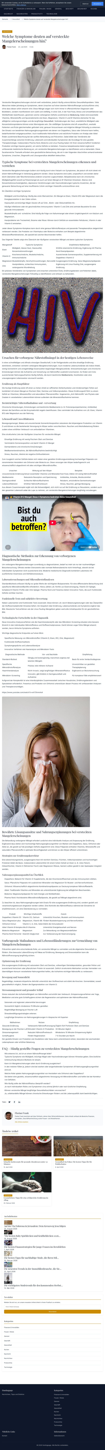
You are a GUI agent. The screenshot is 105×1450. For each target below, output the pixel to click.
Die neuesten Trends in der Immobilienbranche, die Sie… (32, 1268)
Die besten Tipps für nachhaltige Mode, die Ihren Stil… (31, 1257)
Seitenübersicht (59, 1436)
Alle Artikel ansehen (21, 1122)
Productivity (37, 14)
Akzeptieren (97, 4)
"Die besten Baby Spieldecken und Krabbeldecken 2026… (32, 1235)
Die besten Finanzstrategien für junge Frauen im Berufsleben (35, 1246)
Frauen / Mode (45, 9)
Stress (21, 423)
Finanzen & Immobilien (26, 9)
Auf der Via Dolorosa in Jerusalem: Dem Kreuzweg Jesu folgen (35, 1226)
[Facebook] (14, 1102)
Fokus (40, 952)
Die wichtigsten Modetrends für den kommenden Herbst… (33, 1285)
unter (25, 490)
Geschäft (70, 9)
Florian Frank (11, 47)
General (58, 9)
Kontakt (4, 1436)
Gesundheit (82, 9)
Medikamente (67, 375)
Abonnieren (52, 1311)
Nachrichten (22, 14)
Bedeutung (74, 115)
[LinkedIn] (19, 1102)
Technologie (51, 14)
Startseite (8, 9)
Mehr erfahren (21, 5)
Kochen (94, 9)
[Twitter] (9, 1102)
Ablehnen (85, 4)
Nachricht (8, 14)
